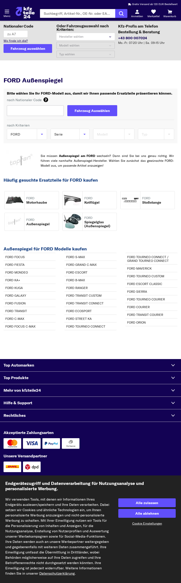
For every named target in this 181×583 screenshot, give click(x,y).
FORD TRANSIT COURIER (145, 315)
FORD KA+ (12, 280)
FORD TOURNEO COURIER (146, 299)
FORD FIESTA (15, 265)
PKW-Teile (11, 72)
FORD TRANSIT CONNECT (85, 303)
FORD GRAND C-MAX (81, 265)
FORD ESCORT (76, 272)
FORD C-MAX (14, 319)
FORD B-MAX (75, 280)
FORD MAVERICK (139, 268)
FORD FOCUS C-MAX (20, 326)
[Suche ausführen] (121, 13)
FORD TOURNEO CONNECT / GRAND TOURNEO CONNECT (148, 259)
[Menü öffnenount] (7, 11)
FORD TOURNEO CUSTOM (145, 276)
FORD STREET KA (79, 319)
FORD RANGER (77, 288)
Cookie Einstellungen (147, 523)
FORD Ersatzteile (52, 72)
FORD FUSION (15, 303)
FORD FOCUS (15, 257)
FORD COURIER (138, 307)
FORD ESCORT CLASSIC (144, 284)
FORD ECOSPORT (79, 311)
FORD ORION (136, 322)
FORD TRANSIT (16, 311)
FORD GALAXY (15, 296)
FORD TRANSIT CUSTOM (84, 296)
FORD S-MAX (75, 257)
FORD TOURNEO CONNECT (85, 326)
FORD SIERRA (137, 292)
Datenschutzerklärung (57, 573)
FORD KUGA (14, 288)
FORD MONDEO (16, 272)
